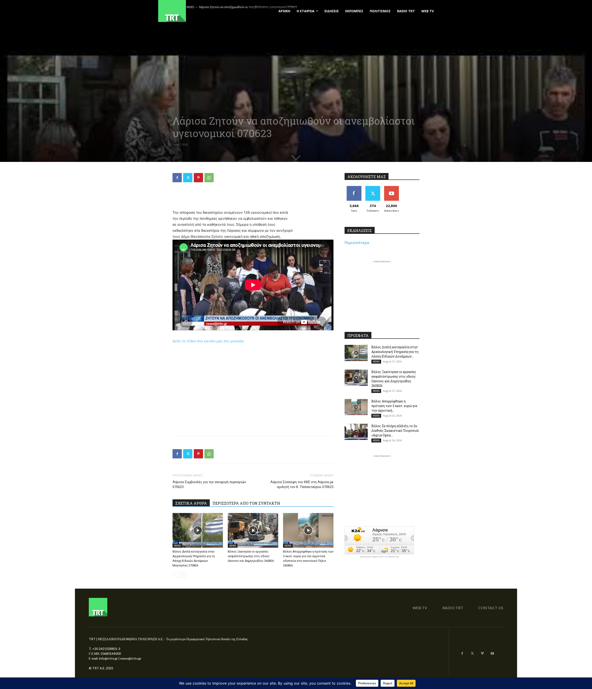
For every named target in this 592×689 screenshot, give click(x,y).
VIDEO (177, 545)
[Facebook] (177, 177)
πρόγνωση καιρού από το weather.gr (379, 557)
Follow (372, 187)
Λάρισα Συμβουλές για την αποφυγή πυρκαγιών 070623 (209, 484)
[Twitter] (187, 177)
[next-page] (183, 575)
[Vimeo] (482, 654)
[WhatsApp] (209, 177)
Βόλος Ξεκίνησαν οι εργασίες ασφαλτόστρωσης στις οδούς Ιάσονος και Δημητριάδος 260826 (251, 556)
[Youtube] (492, 654)
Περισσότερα (357, 242)
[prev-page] (175, 575)
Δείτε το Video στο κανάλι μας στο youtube (208, 341)
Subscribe (391, 187)
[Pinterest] (198, 177)
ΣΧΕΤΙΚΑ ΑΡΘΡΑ (191, 503)
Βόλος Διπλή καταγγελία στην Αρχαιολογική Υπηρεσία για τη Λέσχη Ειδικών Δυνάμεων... (394, 351)
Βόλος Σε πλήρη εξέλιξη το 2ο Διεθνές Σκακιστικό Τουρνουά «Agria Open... (395, 430)
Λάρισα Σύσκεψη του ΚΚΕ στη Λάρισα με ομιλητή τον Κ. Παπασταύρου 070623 (301, 484)
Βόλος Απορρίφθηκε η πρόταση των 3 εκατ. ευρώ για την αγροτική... (394, 406)
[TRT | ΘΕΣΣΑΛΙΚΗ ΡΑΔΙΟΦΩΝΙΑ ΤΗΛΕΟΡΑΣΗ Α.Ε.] (200, 11)
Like (354, 187)
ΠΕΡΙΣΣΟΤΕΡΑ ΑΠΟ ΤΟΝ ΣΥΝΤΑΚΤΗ (246, 503)
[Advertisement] (253, 198)
